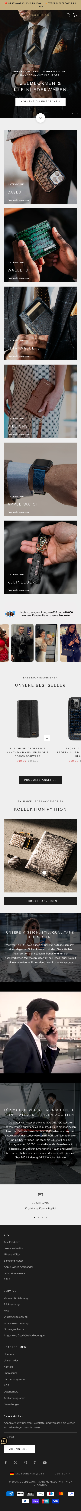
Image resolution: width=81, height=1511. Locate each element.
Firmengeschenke (14, 1329)
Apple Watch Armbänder (18, 1267)
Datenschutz (11, 1391)
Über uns (9, 1354)
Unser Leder (11, 1360)
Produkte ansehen (18, 200)
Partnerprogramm (14, 1379)
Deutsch (61, 1473)
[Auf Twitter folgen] (15, 1462)
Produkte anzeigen (40, 901)
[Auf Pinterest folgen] (35, 1462)
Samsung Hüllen (14, 1260)
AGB (6, 1385)
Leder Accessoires (14, 1273)
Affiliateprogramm (14, 1398)
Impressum (10, 1373)
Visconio (40, 1485)
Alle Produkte (12, 1242)
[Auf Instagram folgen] (25, 1462)
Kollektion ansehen (40, 101)
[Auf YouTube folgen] (45, 1462)
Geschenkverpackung (16, 1323)
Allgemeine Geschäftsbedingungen (24, 1335)
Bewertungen (12, 1404)
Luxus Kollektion (14, 1248)
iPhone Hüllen (12, 1254)
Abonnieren (19, 1449)
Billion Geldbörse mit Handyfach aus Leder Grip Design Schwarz (27, 752)
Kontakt (8, 1367)
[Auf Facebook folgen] (6, 1462)
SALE (7, 1279)
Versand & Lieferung (16, 1298)
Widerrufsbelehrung (16, 1317)
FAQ (6, 1310)
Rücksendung (12, 1304)
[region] (40, 64)
